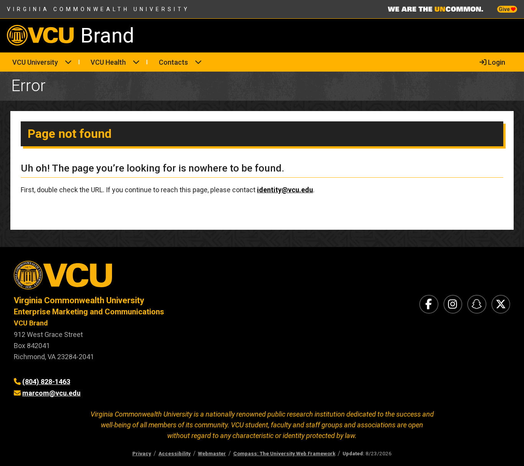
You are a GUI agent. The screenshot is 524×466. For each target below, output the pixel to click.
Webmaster (212, 453)
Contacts (173, 62)
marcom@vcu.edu (51, 393)
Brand (107, 35)
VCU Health (108, 62)
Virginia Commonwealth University (98, 9)
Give (505, 9)
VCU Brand (31, 323)
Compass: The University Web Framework (284, 453)
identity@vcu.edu (285, 190)
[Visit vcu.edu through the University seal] (131, 278)
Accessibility (174, 453)
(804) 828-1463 (46, 382)
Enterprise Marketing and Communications (89, 311)
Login (495, 62)
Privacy (141, 453)
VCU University (35, 62)
